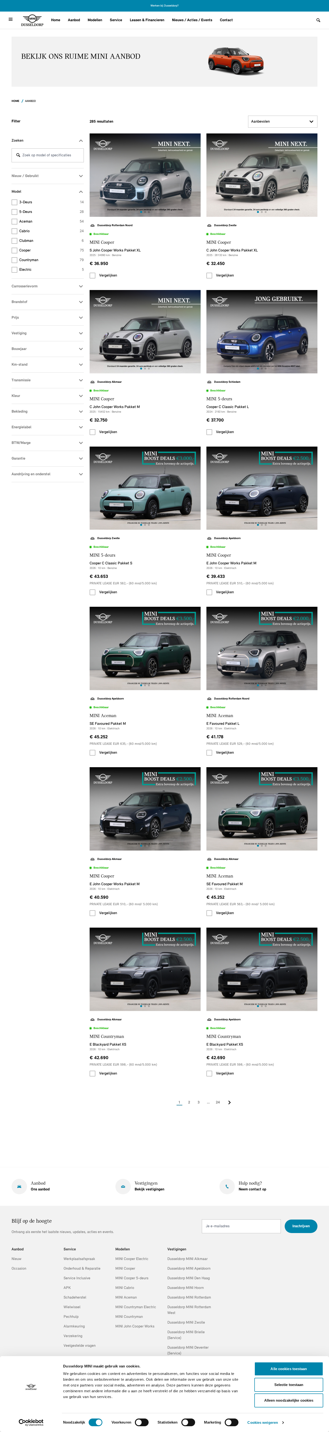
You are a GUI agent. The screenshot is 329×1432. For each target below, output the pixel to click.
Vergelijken (108, 275)
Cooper (51, 250)
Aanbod (74, 20)
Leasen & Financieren (147, 20)
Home (55, 20)
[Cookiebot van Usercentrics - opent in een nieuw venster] (31, 1422)
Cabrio (51, 231)
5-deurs (51, 212)
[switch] (142, 1422)
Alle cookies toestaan (288, 1369)
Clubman (51, 241)
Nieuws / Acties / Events (192, 20)
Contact (226, 20)
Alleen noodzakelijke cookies (289, 1400)
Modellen (95, 20)
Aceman (51, 222)
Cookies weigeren (262, 1422)
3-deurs (51, 202)
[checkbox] (92, 275)
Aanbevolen (260, 122)
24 (218, 1102)
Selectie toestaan (288, 1385)
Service (116, 20)
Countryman (51, 260)
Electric (51, 270)
